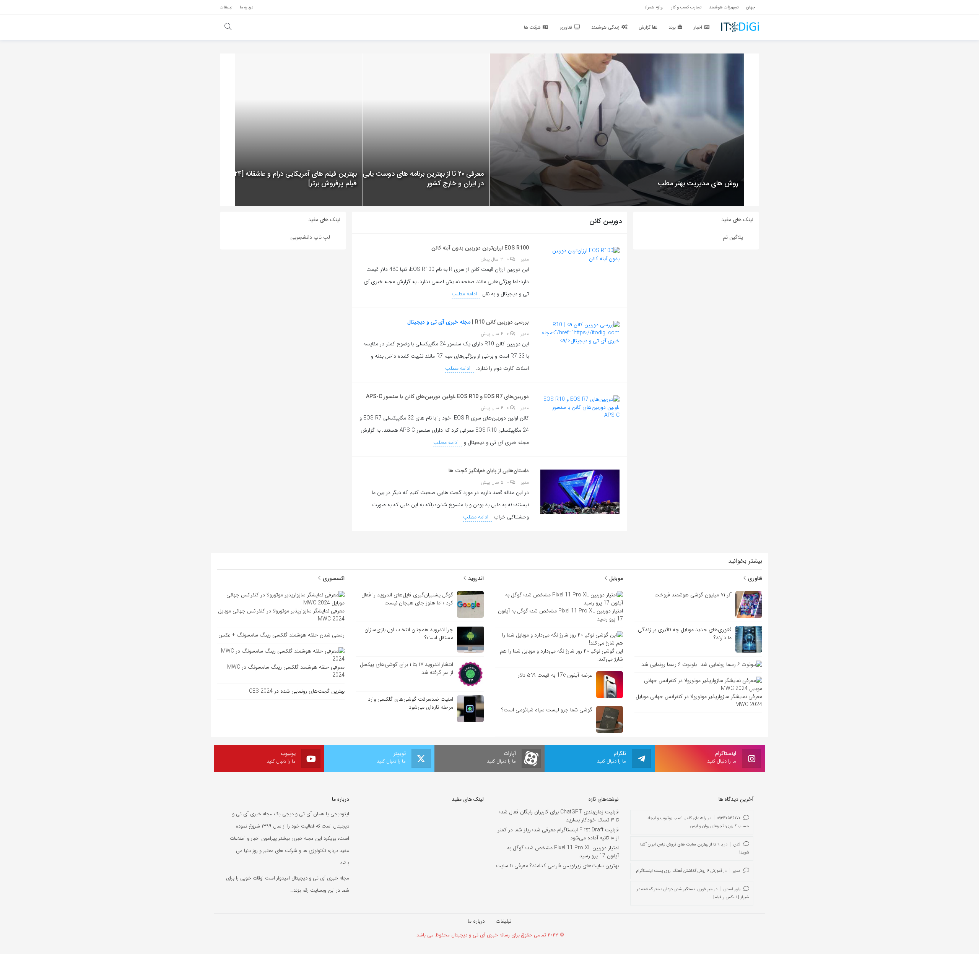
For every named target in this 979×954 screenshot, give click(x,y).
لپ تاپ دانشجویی (310, 237)
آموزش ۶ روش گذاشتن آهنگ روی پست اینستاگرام (679, 871)
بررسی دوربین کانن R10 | (499, 322)
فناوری (754, 578)
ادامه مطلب (465, 294)
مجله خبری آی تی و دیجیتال (438, 322)
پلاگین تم (733, 237)
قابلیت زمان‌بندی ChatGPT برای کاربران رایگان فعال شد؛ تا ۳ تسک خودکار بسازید (559, 816)
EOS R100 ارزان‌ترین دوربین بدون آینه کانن (480, 248)
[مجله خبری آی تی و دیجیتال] (740, 27)
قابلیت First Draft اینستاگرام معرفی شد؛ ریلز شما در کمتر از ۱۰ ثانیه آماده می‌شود (558, 834)
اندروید (475, 578)
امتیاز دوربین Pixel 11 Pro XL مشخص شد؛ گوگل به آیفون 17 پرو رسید (563, 852)
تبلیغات (503, 921)
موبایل (615, 578)
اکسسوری (333, 578)
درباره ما (476, 921)
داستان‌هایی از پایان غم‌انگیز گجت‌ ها (489, 470)
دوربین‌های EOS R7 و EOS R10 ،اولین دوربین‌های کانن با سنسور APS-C (447, 396)
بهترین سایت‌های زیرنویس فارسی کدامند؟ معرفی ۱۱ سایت (557, 866)
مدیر (525, 259)
